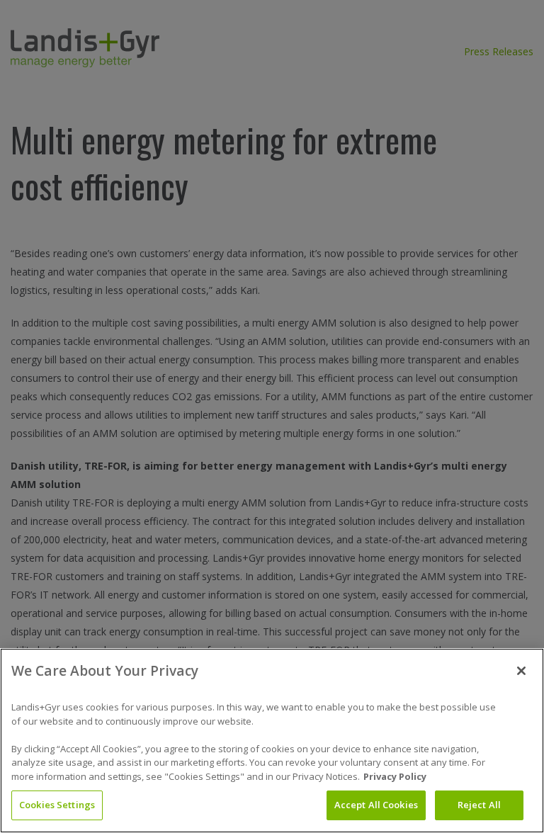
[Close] (521, 670)
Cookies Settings (57, 804)
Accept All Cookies (376, 804)
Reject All (479, 804)
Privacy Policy (394, 776)
